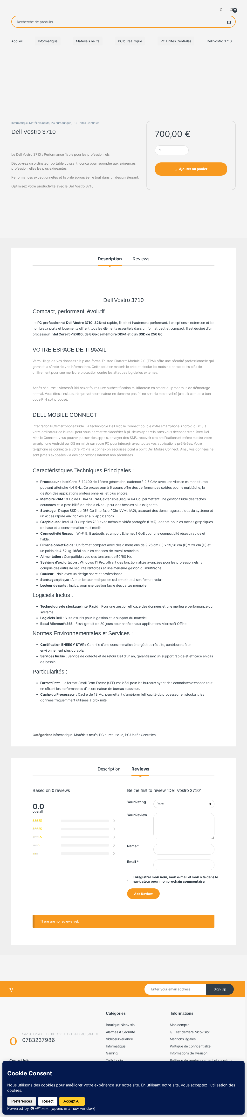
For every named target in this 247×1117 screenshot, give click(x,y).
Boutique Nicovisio (120, 1025)
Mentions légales (183, 1039)
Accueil (16, 41)
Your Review (137, 815)
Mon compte (179, 1025)
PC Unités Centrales (176, 41)
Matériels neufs (87, 41)
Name (133, 846)
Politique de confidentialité (190, 1046)
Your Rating (136, 802)
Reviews (141, 259)
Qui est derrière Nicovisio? (190, 1032)
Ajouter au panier (193, 169)
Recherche (229, 21)
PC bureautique (130, 41)
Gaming (112, 1053)
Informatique (47, 41)
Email (133, 862)
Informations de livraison (188, 1053)
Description (110, 259)
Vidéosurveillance (119, 1039)
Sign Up (220, 989)
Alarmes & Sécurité (120, 1032)
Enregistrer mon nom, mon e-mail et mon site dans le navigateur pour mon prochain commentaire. (175, 879)
